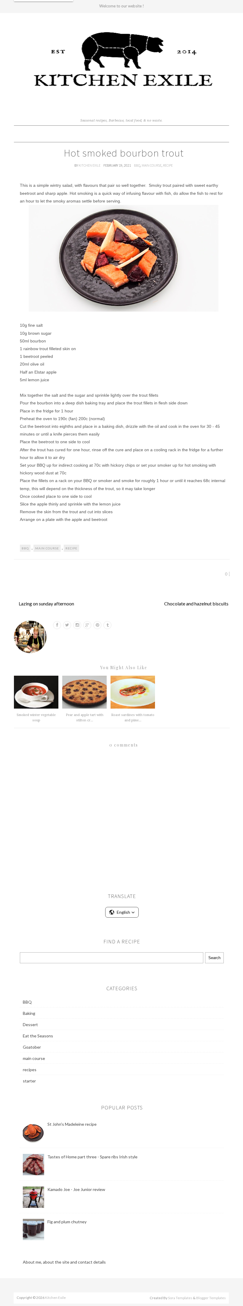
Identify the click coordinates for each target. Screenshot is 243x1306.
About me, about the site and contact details (64, 1261)
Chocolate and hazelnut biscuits (196, 603)
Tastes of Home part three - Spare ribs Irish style (92, 1156)
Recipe (168, 165)
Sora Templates (180, 1298)
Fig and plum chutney (67, 1221)
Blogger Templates (211, 1298)
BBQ (137, 165)
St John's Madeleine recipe (72, 1124)
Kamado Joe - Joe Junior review (76, 1189)
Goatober (32, 1047)
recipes (29, 1069)
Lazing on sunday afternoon (46, 603)
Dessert (30, 1024)
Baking (29, 1013)
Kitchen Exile (90, 165)
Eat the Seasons (38, 1035)
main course (152, 165)
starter (29, 1080)
